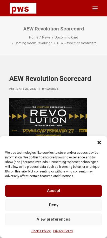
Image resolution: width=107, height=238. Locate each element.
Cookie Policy (41, 231)
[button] (99, 142)
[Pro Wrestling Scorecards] (23, 8)
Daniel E (52, 88)
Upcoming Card (66, 37)
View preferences (53, 219)
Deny (53, 205)
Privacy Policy (63, 231)
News (46, 37)
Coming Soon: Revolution (33, 43)
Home (33, 37)
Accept (53, 190)
